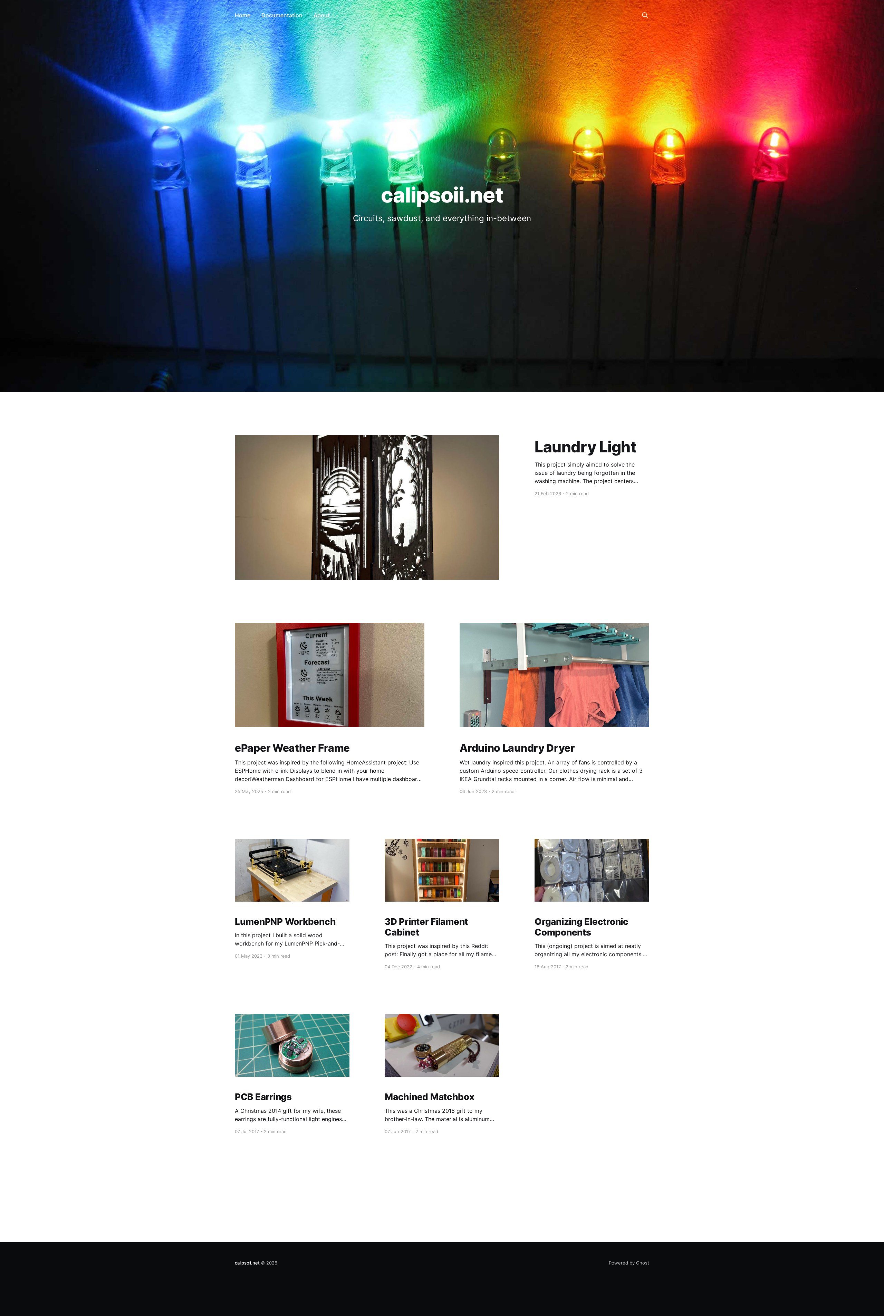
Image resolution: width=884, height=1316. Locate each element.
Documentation (281, 15)
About (322, 15)
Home (242, 15)
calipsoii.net (247, 1263)
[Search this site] (645, 15)
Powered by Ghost (629, 1263)
